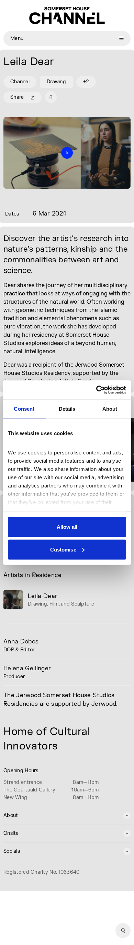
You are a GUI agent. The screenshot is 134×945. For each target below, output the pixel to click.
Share (17, 97)
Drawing (56, 82)
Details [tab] (67, 409)
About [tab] (110, 409)
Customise (63, 549)
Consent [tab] (24, 409)
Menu (16, 38)
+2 (86, 82)
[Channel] (67, 15)
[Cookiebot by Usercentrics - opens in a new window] (96, 389)
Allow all (67, 527)
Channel (20, 82)
